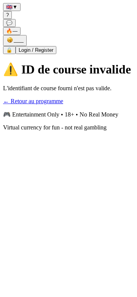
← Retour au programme (33, 101)
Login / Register (36, 50)
